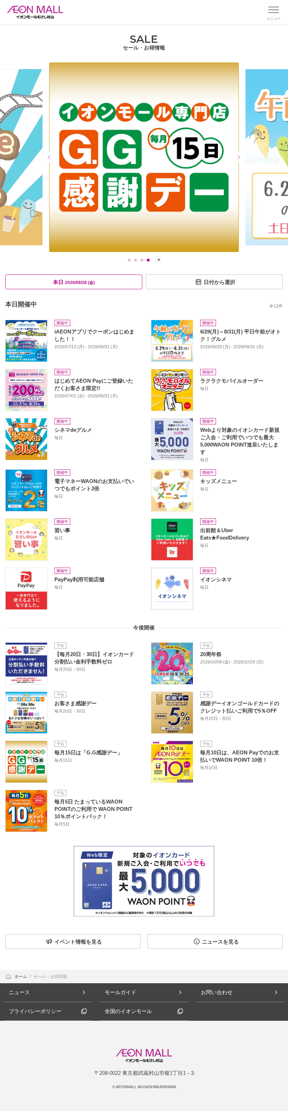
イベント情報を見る (78, 942)
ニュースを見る (220, 942)
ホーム (21, 976)
